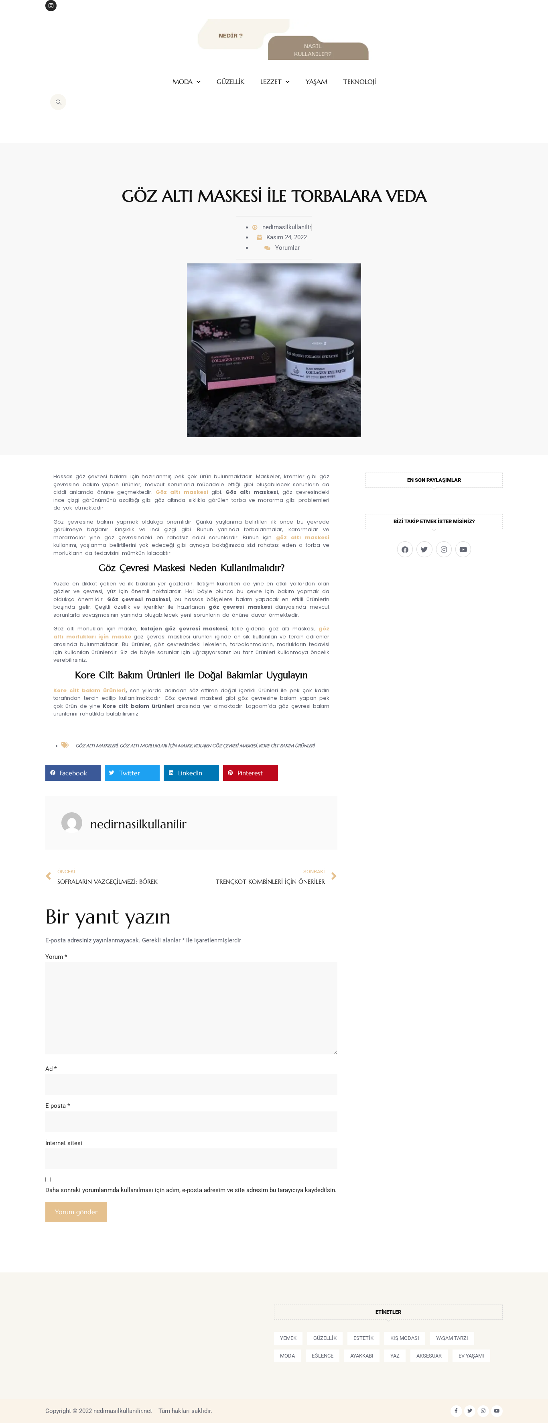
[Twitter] (424, 549)
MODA (183, 82)
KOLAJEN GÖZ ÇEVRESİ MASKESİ (225, 745)
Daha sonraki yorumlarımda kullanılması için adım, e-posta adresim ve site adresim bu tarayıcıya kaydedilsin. (191, 1190)
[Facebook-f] (456, 1411)
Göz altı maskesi (182, 492)
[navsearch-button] (58, 102)
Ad (51, 1068)
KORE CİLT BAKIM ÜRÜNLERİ (287, 745)
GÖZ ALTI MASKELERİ (96, 745)
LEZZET (271, 82)
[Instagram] (51, 5)
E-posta (57, 1105)
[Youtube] (463, 549)
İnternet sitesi (63, 1143)
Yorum (56, 956)
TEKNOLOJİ (359, 82)
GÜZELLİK (230, 82)
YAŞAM (316, 82)
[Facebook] (405, 549)
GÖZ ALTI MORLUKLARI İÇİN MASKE (156, 745)
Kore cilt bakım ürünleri (89, 690)
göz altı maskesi (302, 537)
